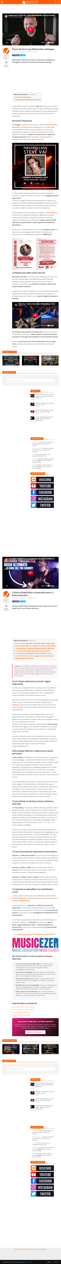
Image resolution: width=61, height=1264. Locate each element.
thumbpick (16, 705)
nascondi (32, 94)
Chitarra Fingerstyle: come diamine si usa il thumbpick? (30, 1249)
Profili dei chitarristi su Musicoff (20, 1012)
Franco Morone (47, 822)
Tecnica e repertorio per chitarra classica (23, 1009)
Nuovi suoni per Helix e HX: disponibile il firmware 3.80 (41, 455)
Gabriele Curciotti (50, 1052)
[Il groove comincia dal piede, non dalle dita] (11, 1049)
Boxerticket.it (52, 213)
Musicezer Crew (30, 1052)
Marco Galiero (11, 1052)
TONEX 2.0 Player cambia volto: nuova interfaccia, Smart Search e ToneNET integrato (11, 358)
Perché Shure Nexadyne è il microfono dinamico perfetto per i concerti (42, 443)
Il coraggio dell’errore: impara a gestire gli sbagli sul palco (50, 1046)
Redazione (6, 55)
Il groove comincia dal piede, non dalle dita (11, 1046)
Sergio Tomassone (32, 137)
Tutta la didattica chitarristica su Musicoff (23, 1007)
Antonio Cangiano (11, 365)
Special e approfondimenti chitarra (21, 1015)
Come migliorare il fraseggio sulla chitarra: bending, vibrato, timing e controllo (30, 1046)
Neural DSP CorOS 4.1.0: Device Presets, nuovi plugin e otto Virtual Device (30, 358)
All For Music (27, 205)
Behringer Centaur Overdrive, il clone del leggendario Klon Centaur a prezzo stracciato (43, 460)
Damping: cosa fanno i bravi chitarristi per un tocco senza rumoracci (43, 450)
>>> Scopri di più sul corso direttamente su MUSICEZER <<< (35, 934)
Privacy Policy (28, 1262)
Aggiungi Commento (6, 65)
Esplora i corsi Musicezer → (35, 1032)
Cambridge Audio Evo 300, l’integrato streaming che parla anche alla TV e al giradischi (50, 359)
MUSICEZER (25, 901)
